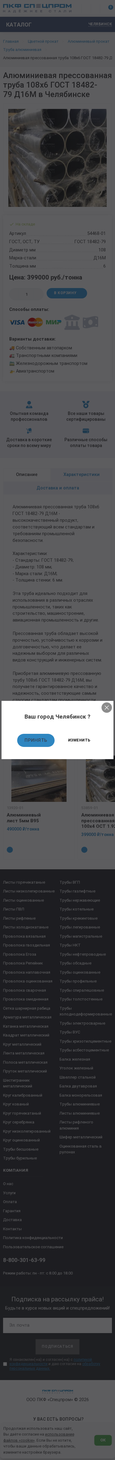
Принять (36, 740)
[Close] (107, 707)
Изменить (79, 740)
